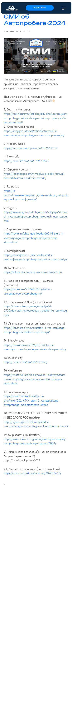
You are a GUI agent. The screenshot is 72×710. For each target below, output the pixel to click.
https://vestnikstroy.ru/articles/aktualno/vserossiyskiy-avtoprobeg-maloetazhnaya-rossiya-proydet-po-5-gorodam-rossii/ (36, 118)
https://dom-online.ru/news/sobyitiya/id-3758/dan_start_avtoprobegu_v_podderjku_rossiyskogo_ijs (35, 310)
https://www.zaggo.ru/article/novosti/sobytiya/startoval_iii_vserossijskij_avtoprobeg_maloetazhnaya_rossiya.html (35, 216)
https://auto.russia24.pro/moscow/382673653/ (32, 473)
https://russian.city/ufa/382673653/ (25, 362)
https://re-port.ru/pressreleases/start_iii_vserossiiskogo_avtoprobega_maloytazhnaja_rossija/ (36, 195)
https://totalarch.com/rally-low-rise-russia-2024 (33, 272)
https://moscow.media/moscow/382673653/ (31, 148)
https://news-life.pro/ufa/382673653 (26, 161)
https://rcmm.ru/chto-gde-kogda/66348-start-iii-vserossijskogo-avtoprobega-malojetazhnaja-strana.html (34, 238)
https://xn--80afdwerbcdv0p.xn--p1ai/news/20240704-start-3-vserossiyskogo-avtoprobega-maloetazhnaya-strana (31, 400)
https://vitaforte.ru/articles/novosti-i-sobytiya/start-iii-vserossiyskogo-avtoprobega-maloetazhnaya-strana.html (35, 379)
